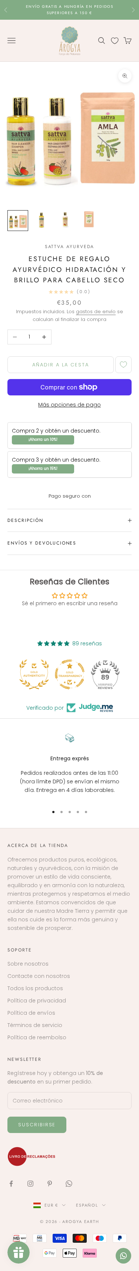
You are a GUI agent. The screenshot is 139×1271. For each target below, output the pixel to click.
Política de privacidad (36, 1000)
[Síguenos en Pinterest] (49, 1183)
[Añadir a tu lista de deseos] (123, 364)
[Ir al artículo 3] (65, 220)
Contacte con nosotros (38, 976)
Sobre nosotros (28, 963)
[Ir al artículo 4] (89, 220)
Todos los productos (35, 988)
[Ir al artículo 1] (17, 220)
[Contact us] (123, 1256)
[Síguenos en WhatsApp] (69, 1183)
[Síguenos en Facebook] (11, 1183)
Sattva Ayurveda (70, 246)
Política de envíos (31, 1013)
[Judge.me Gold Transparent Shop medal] (70, 674)
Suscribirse (37, 1124)
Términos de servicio (34, 1025)
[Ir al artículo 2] (41, 220)
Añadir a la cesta (60, 364)
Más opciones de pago (69, 404)
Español (87, 1205)
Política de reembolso (36, 1037)
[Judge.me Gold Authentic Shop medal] (34, 674)
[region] (69, 766)
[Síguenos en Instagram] (30, 1183)
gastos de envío (96, 311)
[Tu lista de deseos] (114, 40)
